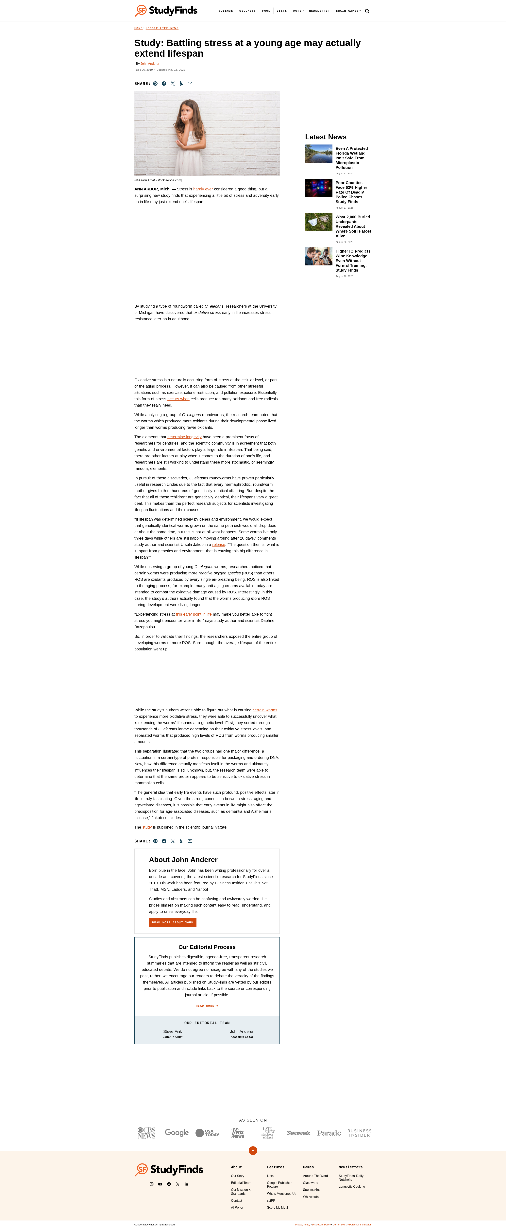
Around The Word (315, 1176)
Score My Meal (277, 1207)
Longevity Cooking (352, 1186)
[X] (177, 1184)
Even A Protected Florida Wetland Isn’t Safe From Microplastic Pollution (352, 158)
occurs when (178, 399)
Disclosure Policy (321, 1224)
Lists (282, 10)
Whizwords (311, 1197)
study (147, 827)
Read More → (207, 1005)
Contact (236, 1200)
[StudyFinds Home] (166, 11)
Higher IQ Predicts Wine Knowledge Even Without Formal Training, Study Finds (353, 260)
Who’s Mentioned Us (281, 1193)
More (297, 10)
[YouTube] (160, 1184)
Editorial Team (241, 1182)
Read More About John (172, 922)
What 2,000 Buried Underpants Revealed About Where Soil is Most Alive (353, 226)
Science (226, 10)
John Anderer (150, 63)
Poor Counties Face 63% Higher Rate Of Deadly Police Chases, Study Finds (351, 192)
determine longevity (184, 437)
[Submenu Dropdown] (303, 11)
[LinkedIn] (186, 1184)
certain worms (265, 710)
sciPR (271, 1200)
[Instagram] (151, 1184)
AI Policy (237, 1207)
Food (266, 10)
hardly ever (203, 189)
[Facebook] (169, 1184)
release (218, 544)
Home (138, 28)
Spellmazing (312, 1189)
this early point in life (194, 614)
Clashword (310, 1182)
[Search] (367, 11)
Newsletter (319, 10)
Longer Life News (162, 28)
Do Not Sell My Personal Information (352, 1224)
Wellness (247, 10)
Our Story (237, 1176)
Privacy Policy (302, 1224)
